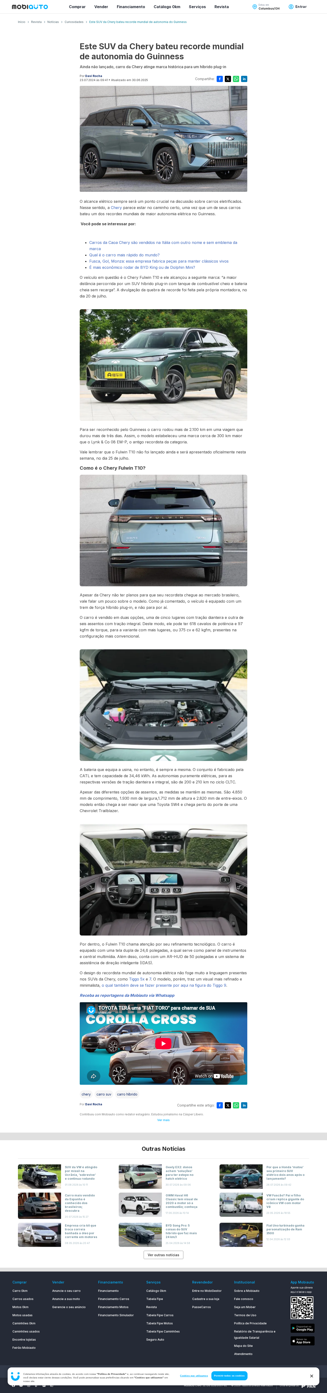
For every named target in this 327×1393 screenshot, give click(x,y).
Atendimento (243, 1354)
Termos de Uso (245, 1315)
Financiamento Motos (113, 1307)
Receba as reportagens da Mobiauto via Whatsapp (127, 995)
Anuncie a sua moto (66, 1299)
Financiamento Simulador (116, 1315)
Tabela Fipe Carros (160, 1315)
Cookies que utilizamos (194, 1375)
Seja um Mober (245, 1307)
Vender (101, 6)
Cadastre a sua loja (205, 1299)
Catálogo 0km (167, 6)
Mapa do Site (243, 1346)
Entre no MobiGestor (207, 1291)
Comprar (77, 6)
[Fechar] (311, 1376)
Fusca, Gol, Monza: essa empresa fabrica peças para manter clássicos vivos (159, 261)
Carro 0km (20, 1291)
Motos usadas (22, 1315)
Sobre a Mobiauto (246, 1291)
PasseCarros (201, 1307)
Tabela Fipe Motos (159, 1323)
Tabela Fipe (154, 1299)
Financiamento (131, 6)
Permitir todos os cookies (229, 1375)
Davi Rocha (93, 76)
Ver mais (163, 1120)
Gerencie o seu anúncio (69, 1307)
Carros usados (23, 1299)
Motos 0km (20, 1307)
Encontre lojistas (24, 1339)
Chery (117, 207)
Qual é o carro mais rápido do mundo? (124, 255)
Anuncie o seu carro (66, 1291)
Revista (221, 6)
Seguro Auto (155, 1339)
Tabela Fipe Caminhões (163, 1331)
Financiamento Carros (113, 1299)
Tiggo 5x (137, 979)
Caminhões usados (26, 1331)
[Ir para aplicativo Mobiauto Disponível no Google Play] (303, 1329)
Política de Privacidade (250, 1323)
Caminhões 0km (23, 1323)
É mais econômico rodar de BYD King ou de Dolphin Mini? (142, 267)
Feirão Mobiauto (24, 1347)
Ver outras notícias (163, 1255)
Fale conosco (243, 1299)
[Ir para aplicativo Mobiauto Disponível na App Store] (303, 1341)
